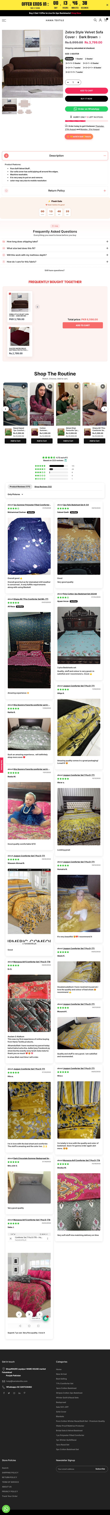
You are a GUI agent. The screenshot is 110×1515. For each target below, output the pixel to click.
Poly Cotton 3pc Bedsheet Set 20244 (80, 594)
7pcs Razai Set (62, 1444)
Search (5, 1468)
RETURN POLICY (9, 1477)
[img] (55, 457)
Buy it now (86, 98)
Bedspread (61, 1402)
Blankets (60, 1416)
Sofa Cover (61, 1412)
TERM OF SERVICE (10, 1482)
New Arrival (61, 1374)
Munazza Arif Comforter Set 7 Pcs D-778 (31, 962)
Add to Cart (15, 441)
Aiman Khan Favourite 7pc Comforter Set (72, 429)
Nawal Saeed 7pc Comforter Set (19, 429)
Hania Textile (55, 20)
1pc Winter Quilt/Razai (66, 1440)
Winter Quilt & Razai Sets (67, 1397)
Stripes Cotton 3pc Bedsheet (69, 1393)
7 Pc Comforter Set (64, 1383)
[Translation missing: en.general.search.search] (95, 20)
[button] (40, 466)
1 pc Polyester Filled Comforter (70, 1435)
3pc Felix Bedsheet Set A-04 (76, 505)
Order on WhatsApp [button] (88, 109)
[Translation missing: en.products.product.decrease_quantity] (67, 82)
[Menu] (19, 20)
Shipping (69, 48)
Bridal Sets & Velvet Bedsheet (69, 1430)
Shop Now (76, 13)
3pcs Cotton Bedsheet (66, 1388)
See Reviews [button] (2, 765)
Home (58, 1369)
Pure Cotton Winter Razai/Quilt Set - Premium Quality (80, 1421)
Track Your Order (10, 1496)
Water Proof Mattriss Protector (70, 1426)
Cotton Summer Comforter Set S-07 (46, 429)
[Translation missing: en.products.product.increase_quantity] (79, 82)
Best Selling (61, 1379)
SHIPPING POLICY (10, 1472)
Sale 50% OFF (62, 1407)
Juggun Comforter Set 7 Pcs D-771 (79, 686)
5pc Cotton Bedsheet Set (67, 1449)
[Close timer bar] (107, 5)
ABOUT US (7, 1487)
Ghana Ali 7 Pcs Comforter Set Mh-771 (98, 429)
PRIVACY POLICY (10, 1491)
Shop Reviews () (43, 486)
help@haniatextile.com (17, 1381)
